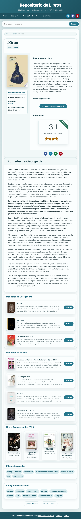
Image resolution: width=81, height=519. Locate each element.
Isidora (19, 304)
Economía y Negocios (58, 491)
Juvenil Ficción (32, 491)
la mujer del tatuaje (14, 472)
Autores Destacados (30, 16)
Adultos (20, 393)
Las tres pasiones (23, 377)
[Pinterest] (77, 16)
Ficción (14, 34)
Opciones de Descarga (53, 106)
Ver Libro (69, 307)
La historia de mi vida (25, 336)
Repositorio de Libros (40, 5)
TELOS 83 (49, 449)
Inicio (5, 16)
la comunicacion (67, 472)
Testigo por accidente (25, 410)
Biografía (59, 496)
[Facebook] (73, 16)
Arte (18, 496)
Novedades (46, 16)
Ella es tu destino (14, 453)
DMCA (66, 516)
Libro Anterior (32, 504)
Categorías (15, 16)
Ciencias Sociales (45, 496)
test (8, 476)
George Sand (13, 47)
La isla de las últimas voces (67, 454)
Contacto (59, 516)
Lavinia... (20, 320)
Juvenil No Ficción (29, 496)
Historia (10, 496)
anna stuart (28, 472)
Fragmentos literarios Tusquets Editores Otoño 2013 (37, 360)
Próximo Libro (48, 504)
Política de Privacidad (46, 516)
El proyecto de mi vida (32, 454)
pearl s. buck (18, 476)
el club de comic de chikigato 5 (47, 472)
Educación (20, 491)
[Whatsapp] (56, 154)
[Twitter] (68, 16)
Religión (44, 491)
